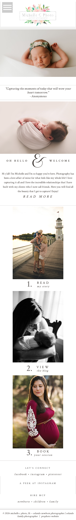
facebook (20, 474)
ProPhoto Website (50, 516)
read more (38, 196)
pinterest (55, 474)
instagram (37, 474)
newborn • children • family (38, 501)
